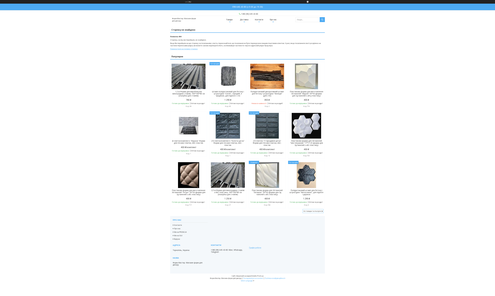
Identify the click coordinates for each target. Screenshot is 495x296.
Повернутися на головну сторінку (184, 49)
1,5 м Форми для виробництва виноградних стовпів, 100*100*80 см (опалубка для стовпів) (188, 94)
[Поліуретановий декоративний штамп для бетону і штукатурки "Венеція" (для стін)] (267, 76)
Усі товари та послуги (312, 211)
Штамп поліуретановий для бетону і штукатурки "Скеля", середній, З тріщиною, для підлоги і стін (228, 94)
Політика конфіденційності (275, 278)
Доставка (244, 19)
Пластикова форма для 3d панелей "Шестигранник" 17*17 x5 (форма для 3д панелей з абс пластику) (306, 143)
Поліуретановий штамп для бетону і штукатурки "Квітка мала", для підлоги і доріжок (306, 192)
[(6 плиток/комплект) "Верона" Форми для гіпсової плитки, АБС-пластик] (188, 126)
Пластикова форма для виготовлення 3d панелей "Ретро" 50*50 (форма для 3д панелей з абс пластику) (188, 192)
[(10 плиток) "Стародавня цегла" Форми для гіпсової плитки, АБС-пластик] (267, 126)
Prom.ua (260, 276)
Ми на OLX (178, 235)
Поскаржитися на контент (253, 278)
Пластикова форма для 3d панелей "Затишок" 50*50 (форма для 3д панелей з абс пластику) (267, 192)
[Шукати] (322, 19)
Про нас (273, 19)
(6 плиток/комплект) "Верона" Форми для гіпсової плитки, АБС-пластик (188, 142)
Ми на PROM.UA (180, 232)
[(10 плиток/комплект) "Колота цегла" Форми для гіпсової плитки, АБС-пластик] (228, 126)
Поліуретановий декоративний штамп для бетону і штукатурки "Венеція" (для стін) (267, 94)
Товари (229, 19)
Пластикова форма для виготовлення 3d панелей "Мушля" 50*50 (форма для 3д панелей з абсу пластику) (306, 94)
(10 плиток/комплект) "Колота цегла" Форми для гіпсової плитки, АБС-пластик (227, 143)
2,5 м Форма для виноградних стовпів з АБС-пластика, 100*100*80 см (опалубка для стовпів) (227, 192)
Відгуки (177, 239)
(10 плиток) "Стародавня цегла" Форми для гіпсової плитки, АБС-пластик (267, 143)
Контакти (259, 19)
